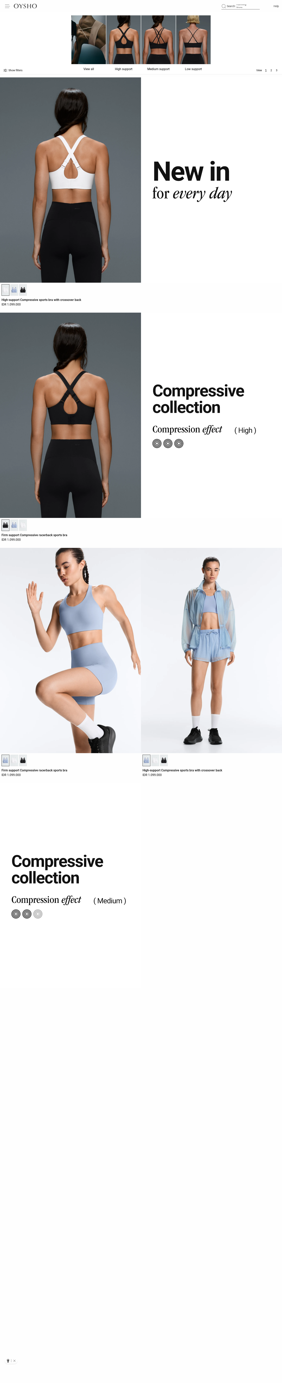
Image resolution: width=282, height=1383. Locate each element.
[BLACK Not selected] (23, 290)
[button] (14, 1360)
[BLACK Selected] (5, 525)
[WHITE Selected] (5, 290)
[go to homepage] (25, 6)
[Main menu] (8, 6)
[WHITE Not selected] (23, 525)
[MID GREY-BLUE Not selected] (14, 290)
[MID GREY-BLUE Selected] (5, 760)
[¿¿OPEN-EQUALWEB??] (11, 1361)
